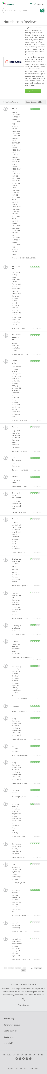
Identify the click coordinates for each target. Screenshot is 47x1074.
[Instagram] (27, 1058)
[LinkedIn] (23, 1058)
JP (22, 1055)
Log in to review (33, 91)
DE (26, 1055)
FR (30, 1055)
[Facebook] (17, 1058)
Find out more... (23, 1005)
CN (18, 1055)
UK (14, 1055)
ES (42, 1055)
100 (23, 971)
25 (36, 968)
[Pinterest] (30, 1058)
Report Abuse (37, 260)
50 (40, 968)
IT (38, 1055)
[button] (31, 4)
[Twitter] (20, 1058)
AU (34, 1055)
